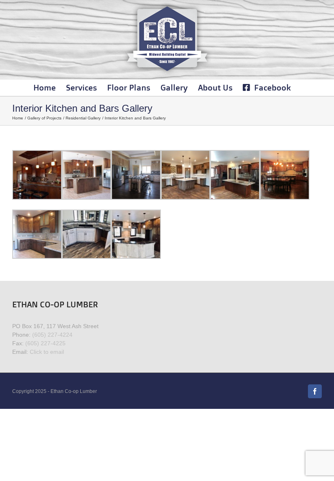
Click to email (47, 352)
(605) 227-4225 (45, 343)
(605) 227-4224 (52, 334)
